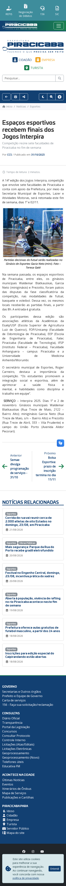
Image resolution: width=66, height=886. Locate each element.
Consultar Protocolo (16, 736)
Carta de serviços (14, 700)
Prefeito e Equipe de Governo (22, 696)
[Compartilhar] (24, 96)
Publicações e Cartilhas (18, 797)
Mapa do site (15, 833)
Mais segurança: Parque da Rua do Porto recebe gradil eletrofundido (29, 548)
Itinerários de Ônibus (16, 789)
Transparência (12, 723)
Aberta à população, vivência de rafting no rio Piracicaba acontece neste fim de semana (32, 601)
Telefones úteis (13, 762)
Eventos (7, 784)
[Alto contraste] (43, 96)
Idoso (10, 811)
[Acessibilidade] (59, 96)
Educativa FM (11, 766)
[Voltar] (6, 96)
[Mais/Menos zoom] (51, 96)
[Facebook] (24, 851)
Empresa (48, 60)
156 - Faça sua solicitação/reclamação (27, 705)
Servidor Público (17, 828)
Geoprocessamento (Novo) (20, 757)
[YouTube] (42, 851)
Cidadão (25, 60)
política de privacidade (26, 878)
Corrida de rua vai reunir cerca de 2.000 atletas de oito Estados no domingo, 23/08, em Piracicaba (28, 520)
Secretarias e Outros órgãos (21, 692)
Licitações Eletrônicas (17, 749)
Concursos (9, 731)
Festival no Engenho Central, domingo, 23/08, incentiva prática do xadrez (32, 574)
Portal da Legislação (16, 727)
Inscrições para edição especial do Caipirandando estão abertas (29, 655)
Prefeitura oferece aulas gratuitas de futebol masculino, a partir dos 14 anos (32, 629)
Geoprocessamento (15, 753)
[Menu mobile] (59, 25)
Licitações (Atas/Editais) (18, 744)
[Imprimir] (15, 96)
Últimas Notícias (13, 780)
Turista (36, 68)
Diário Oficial (11, 718)
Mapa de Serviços (14, 793)
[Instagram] (33, 851)
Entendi (54, 868)
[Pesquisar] (59, 78)
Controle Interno (13, 740)
